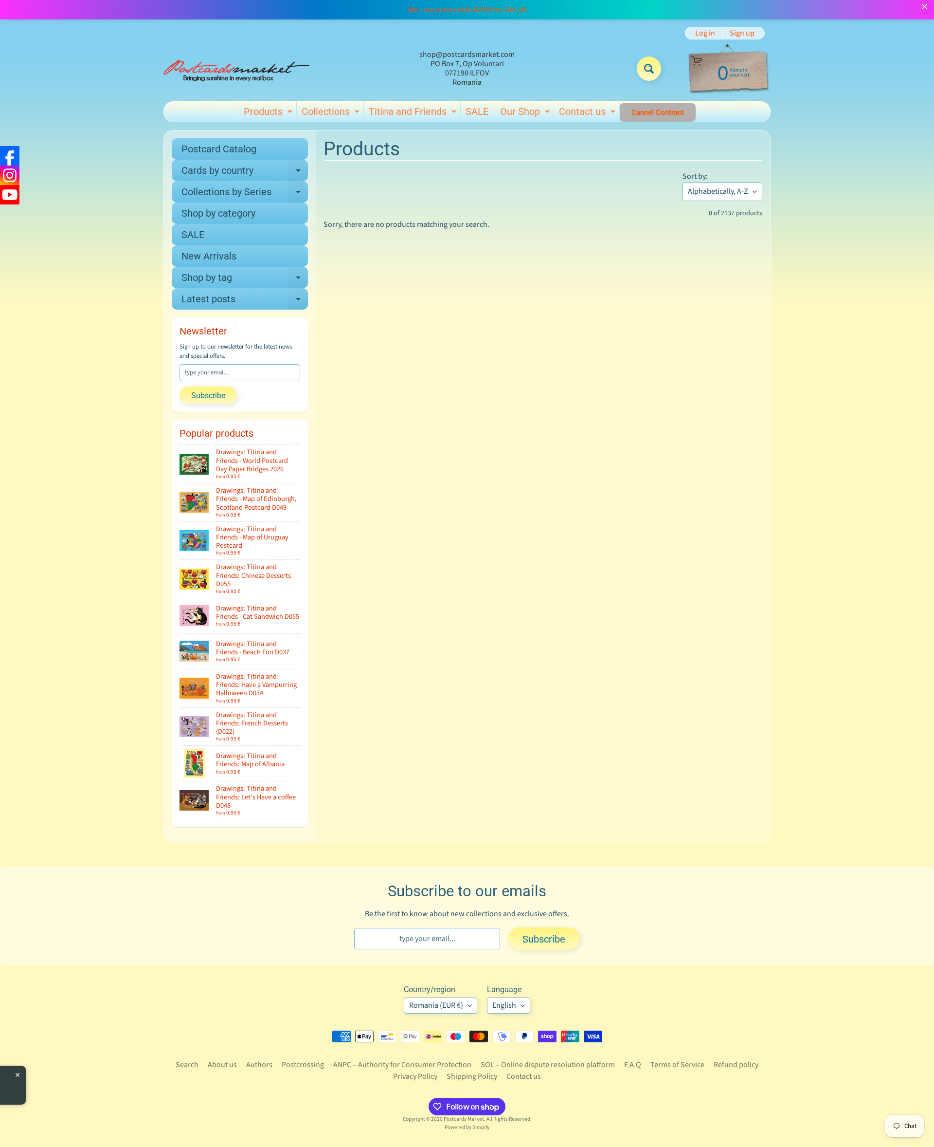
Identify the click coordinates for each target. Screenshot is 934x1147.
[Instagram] (9, 175)
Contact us (588, 113)
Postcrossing (303, 1064)
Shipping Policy (472, 1076)
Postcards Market (464, 1119)
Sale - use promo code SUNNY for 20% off (467, 10)
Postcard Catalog (218, 149)
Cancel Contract (657, 112)
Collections (332, 113)
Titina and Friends (414, 113)
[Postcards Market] (236, 69)
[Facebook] (9, 156)
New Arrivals (208, 256)
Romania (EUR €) (436, 1005)
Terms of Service (677, 1064)
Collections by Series (244, 194)
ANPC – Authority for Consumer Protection (402, 1064)
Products (269, 113)
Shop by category (218, 213)
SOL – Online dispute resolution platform (548, 1064)
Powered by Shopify (467, 1127)
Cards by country (244, 173)
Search (187, 1064)
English (504, 1005)
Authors (259, 1064)
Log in (705, 33)
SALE (477, 111)
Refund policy (736, 1064)
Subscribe (208, 395)
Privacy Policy (415, 1076)
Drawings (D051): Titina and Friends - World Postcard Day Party (117, 1082)
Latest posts (244, 301)
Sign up (742, 33)
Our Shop (526, 113)
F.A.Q (632, 1064)
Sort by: (695, 176)
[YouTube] (9, 194)
